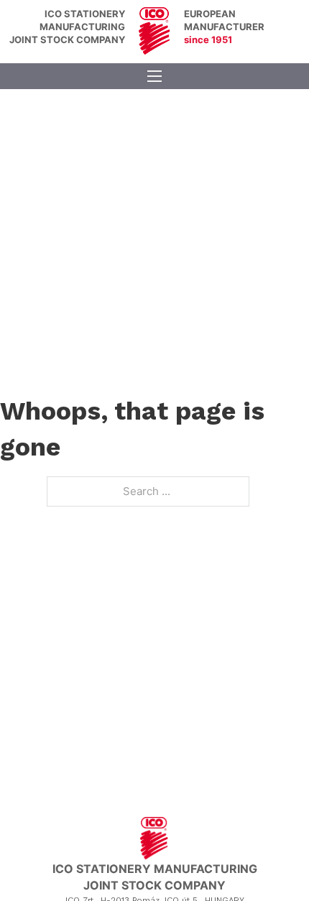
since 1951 (208, 39)
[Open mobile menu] (154, 76)
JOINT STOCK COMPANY (67, 39)
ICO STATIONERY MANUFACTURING (154, 868)
